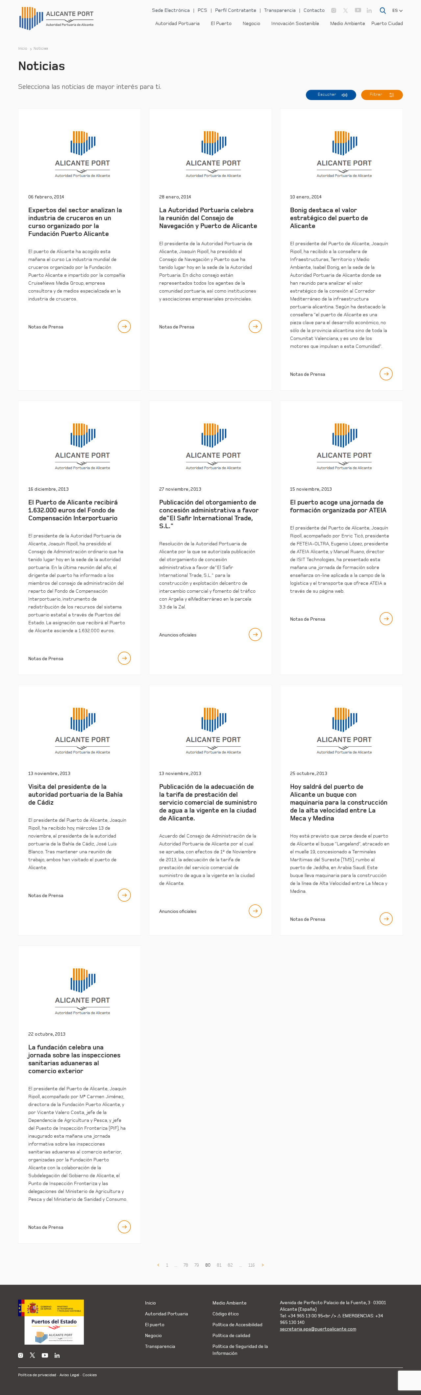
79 (196, 1265)
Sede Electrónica (171, 10)
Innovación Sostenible (295, 23)
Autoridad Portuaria (177, 23)
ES (395, 10)
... (175, 1265)
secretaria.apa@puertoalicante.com (318, 1329)
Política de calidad (231, 1335)
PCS (202, 10)
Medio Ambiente (347, 23)
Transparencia (280, 10)
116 (251, 1265)
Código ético (225, 1313)
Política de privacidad (37, 1375)
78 (186, 1265)
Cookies (90, 1375)
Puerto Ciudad (387, 23)
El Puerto (221, 23)
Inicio (23, 49)
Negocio (251, 23)
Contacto (314, 10)
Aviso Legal (69, 1375)
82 (230, 1265)
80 (207, 1265)
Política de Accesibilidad (237, 1324)
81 (219, 1265)
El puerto (154, 1324)
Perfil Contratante (235, 10)
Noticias (41, 49)
